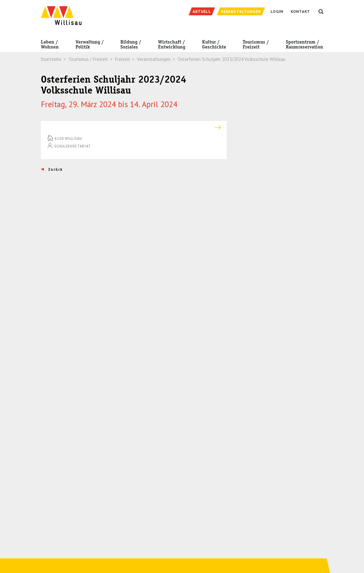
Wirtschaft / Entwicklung (171, 44)
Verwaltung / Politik (90, 44)
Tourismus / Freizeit (256, 44)
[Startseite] (61, 13)
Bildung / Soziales (130, 44)
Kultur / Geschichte (214, 44)
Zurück (55, 169)
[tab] (134, 127)
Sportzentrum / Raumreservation (304, 44)
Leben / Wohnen (50, 44)
